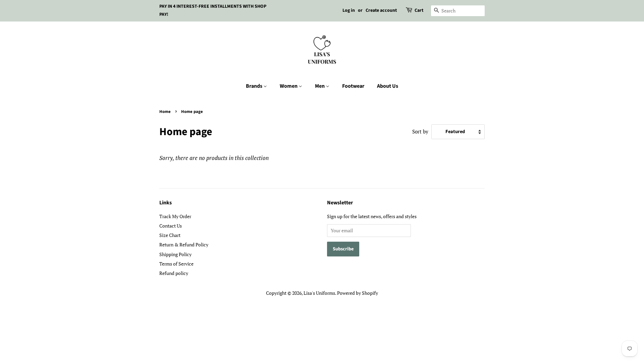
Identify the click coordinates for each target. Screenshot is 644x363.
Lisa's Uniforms (319, 293)
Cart (419, 10)
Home (165, 112)
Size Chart (169, 235)
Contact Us (170, 226)
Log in (348, 10)
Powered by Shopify (357, 293)
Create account (381, 10)
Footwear (353, 86)
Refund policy (173, 273)
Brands (254, 86)
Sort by (420, 131)
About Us (387, 86)
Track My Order (175, 216)
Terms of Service (176, 263)
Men (320, 86)
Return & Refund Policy (183, 244)
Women (289, 86)
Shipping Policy (175, 254)
